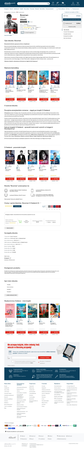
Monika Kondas (53, 92)
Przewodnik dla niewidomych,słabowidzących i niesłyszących (20, 396)
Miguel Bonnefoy (53, 324)
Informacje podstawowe (22, 387)
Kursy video (26, 8)
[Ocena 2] (25, 27)
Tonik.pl (76, 443)
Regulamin (44, 387)
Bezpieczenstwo (20, 389)
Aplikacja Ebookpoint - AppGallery (21, 414)
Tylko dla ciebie (53, 169)
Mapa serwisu (44, 402)
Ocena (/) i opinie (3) (69, 31)
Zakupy (18, 390)
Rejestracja (31, 387)
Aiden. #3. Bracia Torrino (54, 90)
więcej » (31, 362)
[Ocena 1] (24, 27)
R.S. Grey (29, 92)
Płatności (44, 397)
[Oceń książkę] (28, 27)
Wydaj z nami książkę (58, 396)
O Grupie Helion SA (71, 386)
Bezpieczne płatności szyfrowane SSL (15, 431)
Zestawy (6, 400)
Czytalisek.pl (42, 438)
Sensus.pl (41, 436)
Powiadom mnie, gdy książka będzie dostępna (72, 19)
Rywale (18, 169)
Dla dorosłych (12, 259)
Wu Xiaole (41, 324)
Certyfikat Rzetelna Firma (72, 387)
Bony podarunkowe (8, 404)
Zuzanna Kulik (47, 92)
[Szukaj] (48, 3)
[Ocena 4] (28, 27)
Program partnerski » (18, 369)
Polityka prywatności (46, 389)
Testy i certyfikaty (8, 406)
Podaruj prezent (75, 8)
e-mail (9, 357)
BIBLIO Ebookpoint (58, 398)
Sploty (50, 438)
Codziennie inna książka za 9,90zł (71, 12)
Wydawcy (6, 402)
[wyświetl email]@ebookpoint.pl (37, 444)
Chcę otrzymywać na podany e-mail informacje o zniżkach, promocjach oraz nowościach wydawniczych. (25, 362)
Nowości (37, 8)
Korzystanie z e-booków (22, 392)
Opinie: (37, 27)
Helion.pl (23, 436)
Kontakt (43, 386)
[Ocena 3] (26, 27)
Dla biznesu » (16, 374)
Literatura (6, 259)
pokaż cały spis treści (12, 295)
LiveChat (43, 404)
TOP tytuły (6, 391)
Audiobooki (16, 8)
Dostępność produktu (68, 36)
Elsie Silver (7, 92)
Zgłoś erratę (6, 256)
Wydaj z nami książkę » (41, 369)
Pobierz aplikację (61, 8)
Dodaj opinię (17, 206)
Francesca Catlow (20, 324)
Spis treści (67, 38)
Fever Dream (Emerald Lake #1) (9, 90)
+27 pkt (31, 21)
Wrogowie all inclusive (31, 90)
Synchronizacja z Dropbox (22, 406)
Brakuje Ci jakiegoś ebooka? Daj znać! (44, 374)
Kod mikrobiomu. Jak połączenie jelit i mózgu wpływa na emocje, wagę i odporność (9, 325)
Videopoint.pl (24, 438)
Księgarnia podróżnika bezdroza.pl (71, 399)
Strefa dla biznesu (57, 386)
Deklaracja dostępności (46, 391)
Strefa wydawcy (57, 387)
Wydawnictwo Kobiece (31, 25)
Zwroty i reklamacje (46, 393)
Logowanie (31, 386)
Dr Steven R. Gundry (8, 326)
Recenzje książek (45, 400)
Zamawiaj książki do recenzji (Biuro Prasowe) (59, 392)
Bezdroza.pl (69, 436)
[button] (60, 78)
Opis (66, 29)
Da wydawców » (62, 369)
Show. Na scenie (42, 169)
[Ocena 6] (30, 27)
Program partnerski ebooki (59, 389)
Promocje (32, 8)
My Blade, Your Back (21, 90)
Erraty (43, 398)
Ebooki (11, 8)
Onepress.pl (33, 436)
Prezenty (31, 395)
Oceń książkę (32, 397)
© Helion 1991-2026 (8, 446)
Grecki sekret (19, 323)
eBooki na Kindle (20, 404)
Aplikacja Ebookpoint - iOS (22, 411)
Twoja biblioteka (32, 393)
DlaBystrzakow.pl (61, 436)
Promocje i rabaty (7, 393)
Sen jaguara (53, 323)
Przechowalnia (32, 391)
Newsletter (31, 398)
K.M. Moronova (19, 91)
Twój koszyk (31, 389)
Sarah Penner (30, 324)
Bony (69, 8)
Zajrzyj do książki (8, 35)
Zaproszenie (8, 169)
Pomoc (20, 199)
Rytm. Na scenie (31, 169)
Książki (21, 8)
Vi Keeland (26, 24)
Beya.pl (32, 438)
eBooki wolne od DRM (21, 400)
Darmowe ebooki (49, 8)
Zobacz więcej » (11, 365)
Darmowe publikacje (8, 398)
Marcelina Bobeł (42, 92)
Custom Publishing (58, 400)
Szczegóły (67, 33)
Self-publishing (57, 394)
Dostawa (43, 395)
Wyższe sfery (42, 323)
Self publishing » (62, 374)
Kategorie (6, 8)
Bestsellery (42, 8)
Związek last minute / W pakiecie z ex (43, 90)
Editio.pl (50, 436)
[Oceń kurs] (8, 206)
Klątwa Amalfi (31, 323)
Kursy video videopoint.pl (72, 404)
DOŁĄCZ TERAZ (44, 357)
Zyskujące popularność (9, 395)
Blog (5, 408)
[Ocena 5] (29, 27)
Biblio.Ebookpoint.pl (62, 438)
